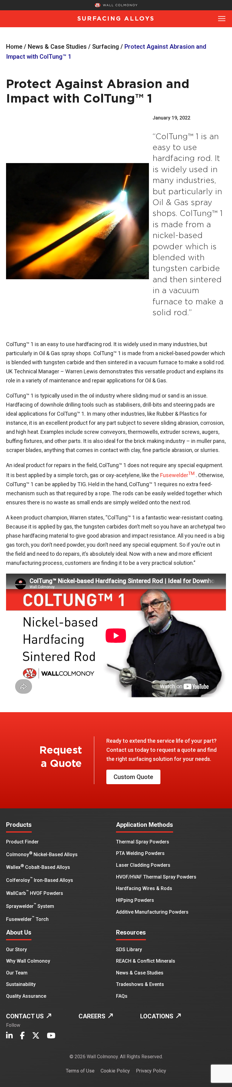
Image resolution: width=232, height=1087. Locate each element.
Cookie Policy (115, 1071)
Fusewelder (178, 475)
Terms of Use (80, 1071)
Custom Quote (133, 777)
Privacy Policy (151, 1071)
